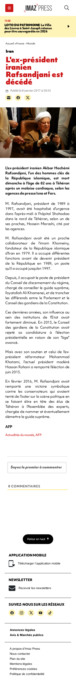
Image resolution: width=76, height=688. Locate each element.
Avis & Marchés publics (26, 635)
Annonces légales (22, 630)
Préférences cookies (23, 669)
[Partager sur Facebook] (18, 97)
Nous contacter (20, 654)
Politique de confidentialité (27, 674)
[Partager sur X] (27, 97)
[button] (9, 8)
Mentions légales (21, 664)
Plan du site (17, 659)
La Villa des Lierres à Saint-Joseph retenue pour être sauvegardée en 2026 (28, 28)
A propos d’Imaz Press (25, 649)
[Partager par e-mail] (8, 97)
